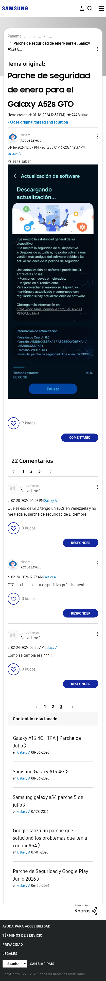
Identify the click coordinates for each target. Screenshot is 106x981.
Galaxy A (14, 153)
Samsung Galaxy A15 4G (38, 772)
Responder (80, 543)
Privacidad (12, 945)
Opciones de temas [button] (89, 49)
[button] (90, 136)
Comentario (79, 438)
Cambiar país (42, 964)
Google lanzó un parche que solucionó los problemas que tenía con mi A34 (50, 838)
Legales (9, 954)
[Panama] (15, 8)
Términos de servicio (22, 935)
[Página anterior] (15, 471)
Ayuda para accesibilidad (26, 926)
